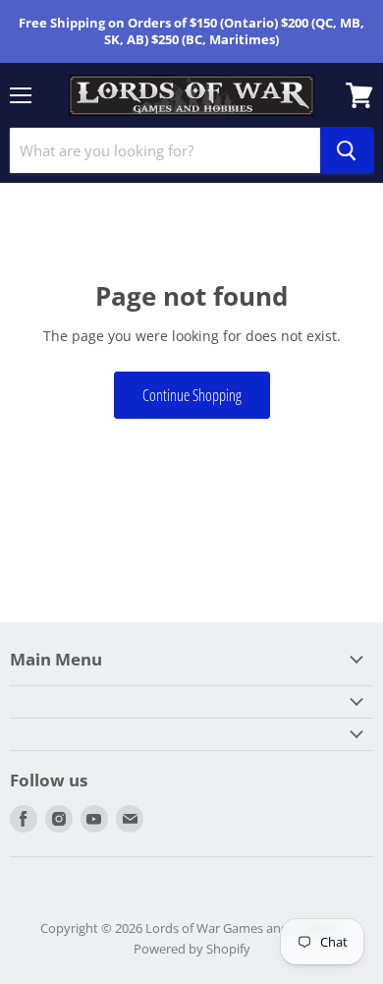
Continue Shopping (192, 395)
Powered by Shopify (192, 948)
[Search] (346, 150)
